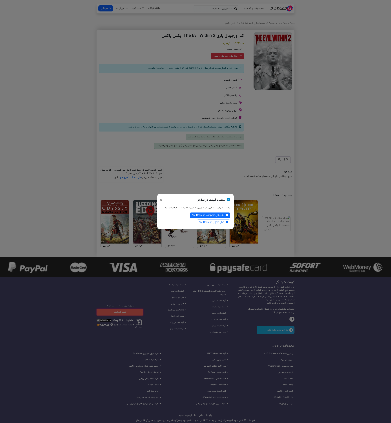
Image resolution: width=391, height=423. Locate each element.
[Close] (160, 200)
